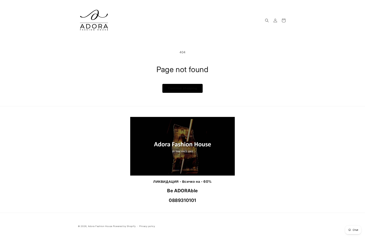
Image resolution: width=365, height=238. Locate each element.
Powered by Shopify (124, 226)
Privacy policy (147, 226)
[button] (267, 20)
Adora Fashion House (100, 226)
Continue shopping (182, 88)
